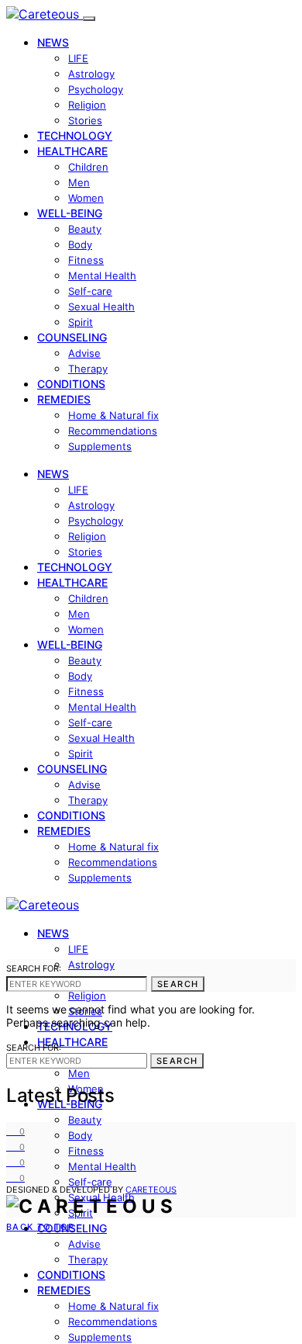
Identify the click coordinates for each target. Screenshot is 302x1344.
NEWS (53, 42)
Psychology (95, 89)
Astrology (91, 74)
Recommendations (112, 430)
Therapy (88, 368)
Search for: (33, 968)
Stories (85, 120)
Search (177, 984)
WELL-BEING (69, 213)
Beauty (84, 229)
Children (88, 167)
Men (79, 182)
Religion (87, 105)
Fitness (86, 260)
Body (80, 244)
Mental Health (102, 275)
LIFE (78, 58)
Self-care (90, 291)
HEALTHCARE (72, 151)
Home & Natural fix (113, 415)
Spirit (80, 322)
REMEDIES (64, 399)
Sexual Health (101, 306)
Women (86, 198)
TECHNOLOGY (74, 135)
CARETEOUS (151, 1189)
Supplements (100, 446)
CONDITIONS (71, 383)
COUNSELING (72, 337)
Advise (84, 353)
